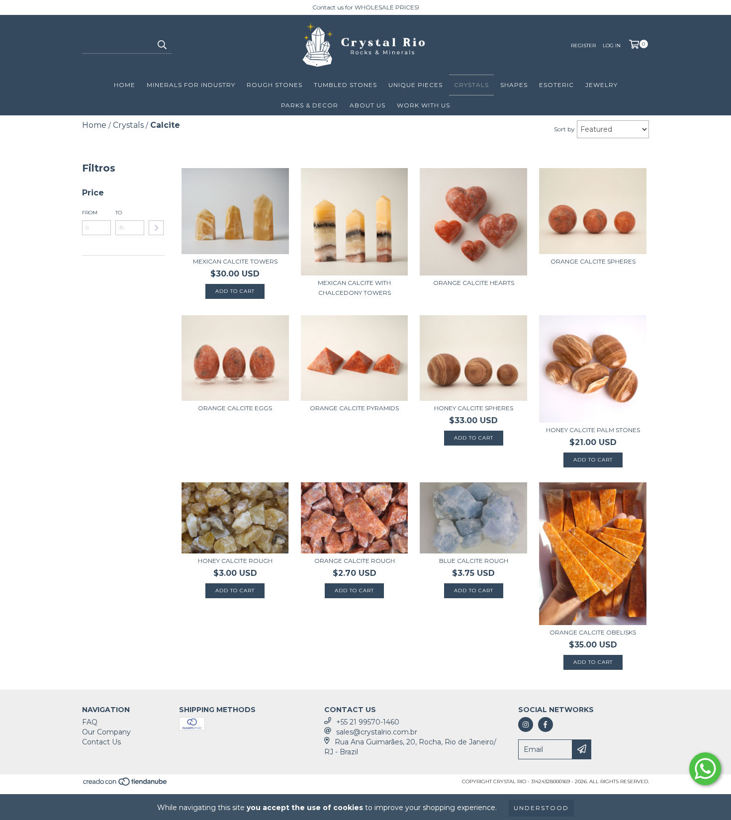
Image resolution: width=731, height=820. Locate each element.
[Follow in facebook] (545, 724)
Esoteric (556, 85)
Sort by (564, 129)
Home (124, 85)
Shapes (514, 85)
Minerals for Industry (191, 85)
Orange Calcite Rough (354, 560)
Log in (612, 45)
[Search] (162, 45)
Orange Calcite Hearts (473, 282)
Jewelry (601, 85)
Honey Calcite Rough (235, 560)
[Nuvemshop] (125, 785)
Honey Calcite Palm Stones (593, 430)
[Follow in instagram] (525, 724)
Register (583, 45)
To (118, 212)
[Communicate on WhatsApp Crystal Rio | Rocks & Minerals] (705, 768)
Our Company (106, 732)
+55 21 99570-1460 (367, 722)
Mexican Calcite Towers (235, 261)
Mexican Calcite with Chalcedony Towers (354, 287)
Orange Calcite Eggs (235, 408)
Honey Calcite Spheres (473, 408)
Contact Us (101, 741)
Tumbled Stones (345, 85)
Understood (541, 808)
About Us (367, 105)
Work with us (423, 105)
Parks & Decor (309, 105)
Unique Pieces (415, 85)
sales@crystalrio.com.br (376, 732)
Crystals (471, 85)
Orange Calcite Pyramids (354, 408)
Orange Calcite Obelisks (592, 632)
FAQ (89, 722)
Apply (156, 227)
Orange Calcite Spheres (593, 261)
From (89, 212)
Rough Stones (274, 85)
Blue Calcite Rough (473, 560)
